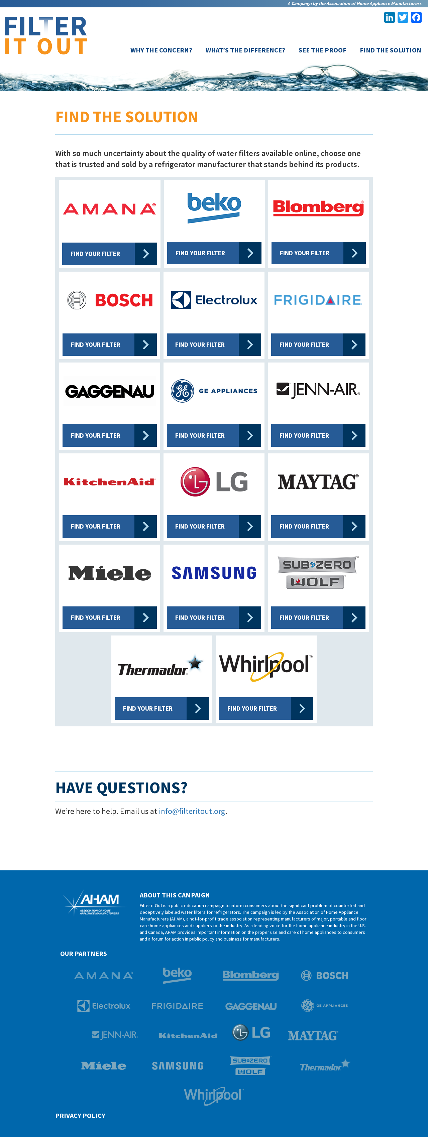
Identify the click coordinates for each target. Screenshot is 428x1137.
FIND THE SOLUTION (390, 50)
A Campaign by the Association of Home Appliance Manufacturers (354, 3)
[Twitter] (403, 18)
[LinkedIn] (389, 18)
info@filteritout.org (192, 811)
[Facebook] (416, 18)
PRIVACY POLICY (80, 1115)
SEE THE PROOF (322, 50)
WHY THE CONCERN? (161, 50)
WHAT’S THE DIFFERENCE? (245, 50)
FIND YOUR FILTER (95, 254)
